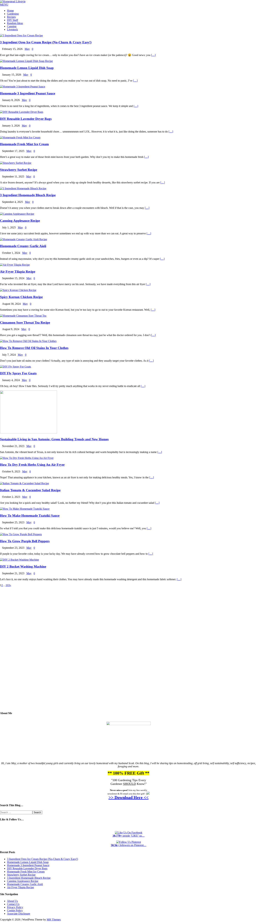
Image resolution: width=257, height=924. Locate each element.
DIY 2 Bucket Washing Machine (23, 566)
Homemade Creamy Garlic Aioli (23, 246)
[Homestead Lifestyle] (13, 1)
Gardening (13, 13)
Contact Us (13, 904)
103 (8, 585)
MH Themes (54, 919)
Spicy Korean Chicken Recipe (21, 297)
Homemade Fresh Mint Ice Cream (24, 144)
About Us (12, 900)
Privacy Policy (15, 907)
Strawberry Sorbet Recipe (18, 170)
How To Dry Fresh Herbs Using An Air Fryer (32, 464)
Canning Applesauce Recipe (20, 220)
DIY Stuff (12, 20)
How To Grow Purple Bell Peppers (24, 541)
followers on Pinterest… (128, 845)
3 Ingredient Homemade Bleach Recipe (28, 195)
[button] (4, 4)
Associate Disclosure (18, 913)
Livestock (12, 29)
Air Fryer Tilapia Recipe (17, 271)
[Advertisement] (128, 651)
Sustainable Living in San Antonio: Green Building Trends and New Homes (54, 439)
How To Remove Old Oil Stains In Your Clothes (34, 348)
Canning (11, 26)
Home (10, 10)
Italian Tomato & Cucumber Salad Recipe (30, 490)
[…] (153, 55)
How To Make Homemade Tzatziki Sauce (29, 515)
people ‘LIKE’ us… (129, 835)
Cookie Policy (15, 910)
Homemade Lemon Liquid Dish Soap (27, 68)
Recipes (11, 16)
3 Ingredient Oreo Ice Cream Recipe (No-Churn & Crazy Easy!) (45, 42)
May (27, 48)
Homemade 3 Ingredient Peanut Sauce (27, 93)
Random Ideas (15, 23)
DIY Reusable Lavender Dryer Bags (26, 119)
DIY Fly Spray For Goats (18, 373)
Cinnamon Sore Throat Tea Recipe (25, 322)
